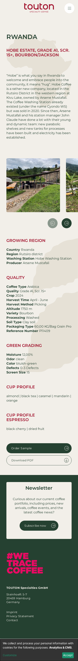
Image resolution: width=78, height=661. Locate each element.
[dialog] (39, 650)
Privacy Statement (20, 616)
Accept (68, 655)
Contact (12, 620)
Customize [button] (10, 655)
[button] (67, 223)
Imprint (12, 612)
